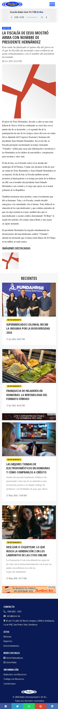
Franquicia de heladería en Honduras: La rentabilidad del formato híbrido (26, 395)
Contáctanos (10, 683)
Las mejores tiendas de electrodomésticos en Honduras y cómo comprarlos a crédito (28, 468)
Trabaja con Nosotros (14, 679)
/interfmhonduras (14, 657)
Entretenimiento (14, 320)
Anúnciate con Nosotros (15, 674)
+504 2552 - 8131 (13, 611)
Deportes (8, 641)
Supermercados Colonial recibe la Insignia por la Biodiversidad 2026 (28, 328)
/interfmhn (11, 662)
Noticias (6, 28)
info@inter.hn (13, 616)
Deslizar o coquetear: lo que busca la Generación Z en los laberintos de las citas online (26, 551)
